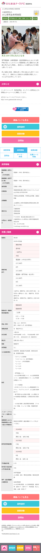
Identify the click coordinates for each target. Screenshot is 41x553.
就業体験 (21, 134)
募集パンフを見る (20, 120)
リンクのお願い (32, 525)
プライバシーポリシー (17, 525)
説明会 (21, 141)
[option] (20, 40)
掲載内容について (20, 528)
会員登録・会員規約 (6, 525)
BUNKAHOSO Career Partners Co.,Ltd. (11, 533)
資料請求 (21, 127)
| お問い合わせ (25, 525)
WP (2, 530)
